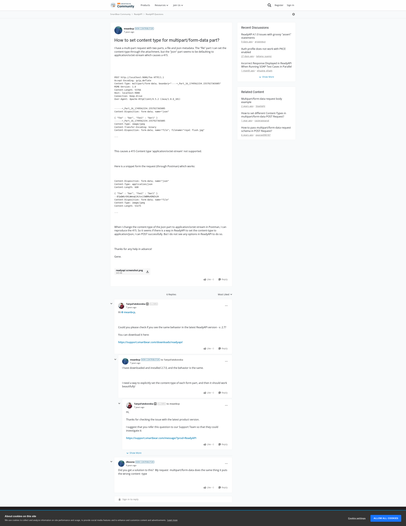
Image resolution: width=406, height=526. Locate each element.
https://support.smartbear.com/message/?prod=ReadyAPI (161, 438)
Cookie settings (357, 518)
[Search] (269, 5)
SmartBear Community (120, 14)
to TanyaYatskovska (172, 359)
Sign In (290, 5)
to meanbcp (173, 403)
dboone (130, 461)
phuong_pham (264, 70)
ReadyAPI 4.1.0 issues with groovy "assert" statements (266, 36)
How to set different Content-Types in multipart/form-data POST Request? (263, 115)
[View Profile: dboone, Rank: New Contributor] (121, 463)
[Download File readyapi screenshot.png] (147, 271)
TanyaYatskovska (135, 303)
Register (279, 5)
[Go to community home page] (122, 5)
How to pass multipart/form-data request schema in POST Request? (266, 129)
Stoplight (260, 106)
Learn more (172, 520)
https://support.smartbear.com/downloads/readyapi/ (150, 342)
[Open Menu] (293, 14)
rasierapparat (262, 120)
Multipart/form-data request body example (261, 100)
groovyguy (260, 41)
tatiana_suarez (264, 56)
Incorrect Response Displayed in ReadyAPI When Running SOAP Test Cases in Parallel (266, 65)
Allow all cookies (386, 518)
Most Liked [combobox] (225, 294)
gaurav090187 (263, 134)
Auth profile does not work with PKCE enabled (263, 50)
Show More (135, 452)
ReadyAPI (138, 14)
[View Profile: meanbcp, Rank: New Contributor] (118, 30)
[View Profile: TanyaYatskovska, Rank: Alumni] (121, 306)
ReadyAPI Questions (154, 14)
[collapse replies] (111, 304)
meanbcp (129, 28)
